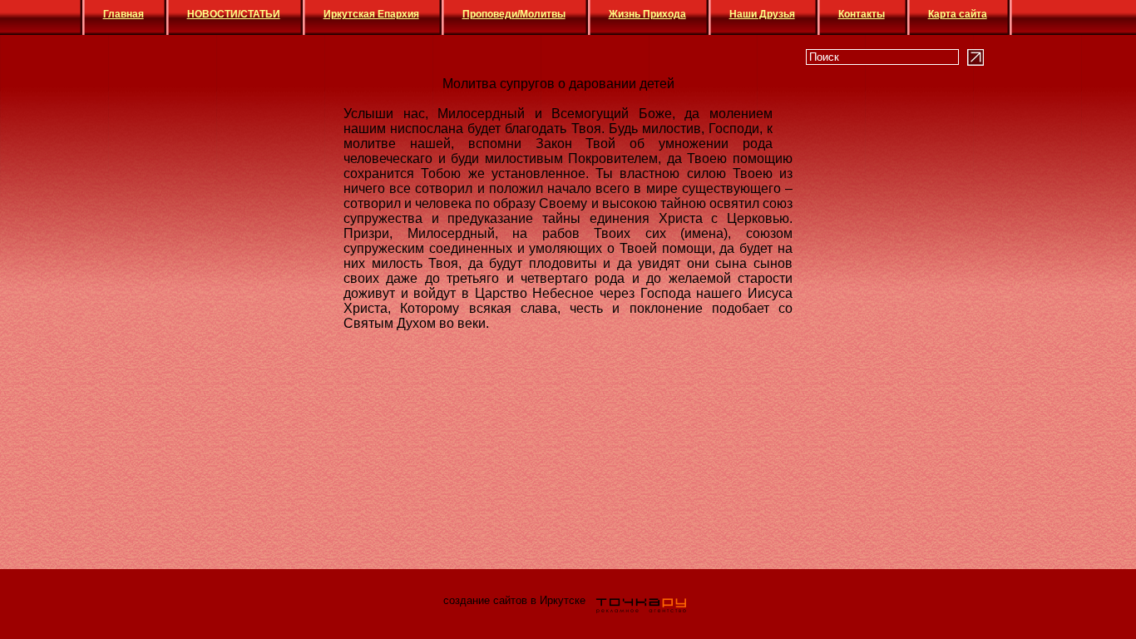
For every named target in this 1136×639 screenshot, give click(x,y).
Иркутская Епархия (371, 14)
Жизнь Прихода (647, 14)
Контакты (861, 14)
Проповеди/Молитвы (514, 14)
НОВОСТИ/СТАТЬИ (233, 14)
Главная (123, 14)
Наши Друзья (762, 14)
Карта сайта (957, 14)
